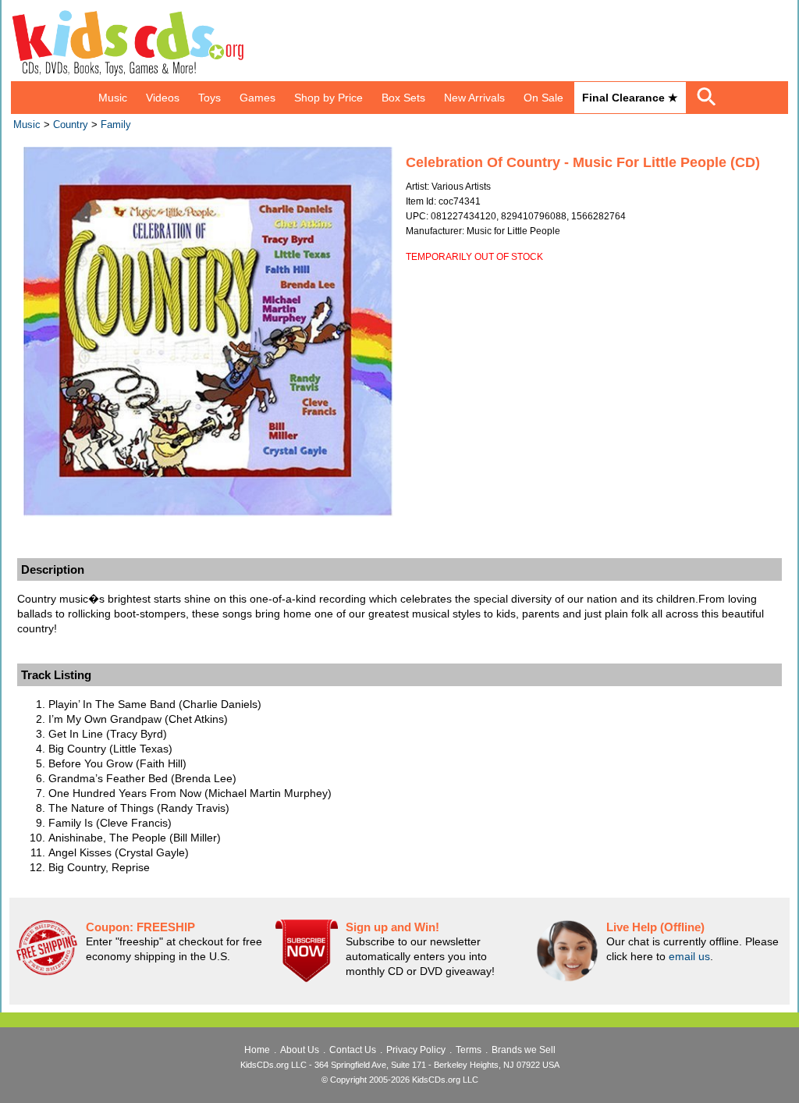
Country (70, 124)
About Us (299, 1049)
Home (257, 1049)
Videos (162, 97)
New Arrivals (474, 97)
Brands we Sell (524, 1049)
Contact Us (352, 1049)
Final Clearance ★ (630, 97)
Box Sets (403, 97)
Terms (468, 1049)
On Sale (543, 97)
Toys (209, 97)
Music (112, 97)
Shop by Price (328, 97)
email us (689, 956)
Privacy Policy (416, 1049)
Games (257, 97)
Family (116, 124)
